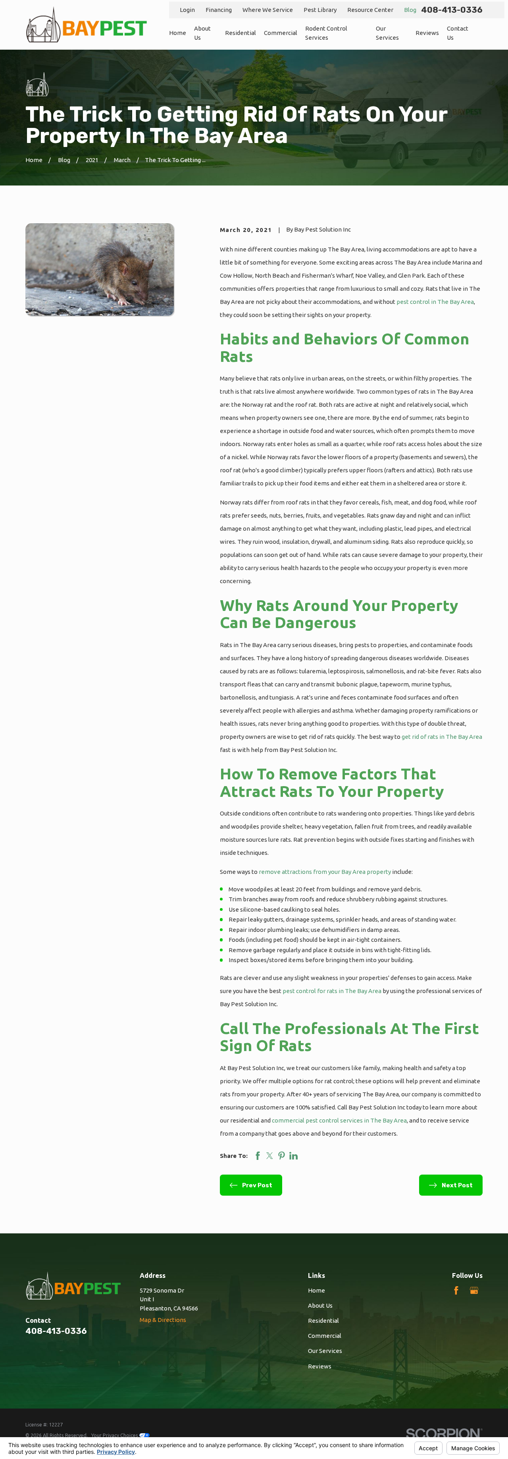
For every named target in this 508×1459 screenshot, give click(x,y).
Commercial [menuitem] (280, 32)
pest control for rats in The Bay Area (332, 990)
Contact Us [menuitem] (457, 33)
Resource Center (370, 9)
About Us (320, 1305)
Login (187, 9)
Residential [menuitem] (240, 32)
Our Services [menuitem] (387, 33)
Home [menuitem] (177, 32)
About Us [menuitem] (202, 33)
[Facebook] (456, 1290)
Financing (219, 9)
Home (316, 1290)
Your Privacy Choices (115, 1435)
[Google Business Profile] (474, 1290)
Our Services (325, 1350)
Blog (410, 9)
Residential (323, 1320)
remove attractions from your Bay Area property (325, 871)
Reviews (319, 1366)
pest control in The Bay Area (435, 301)
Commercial (324, 1335)
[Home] (86, 25)
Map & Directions (163, 1319)
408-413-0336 (452, 10)
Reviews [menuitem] (427, 32)
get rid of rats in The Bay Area (442, 736)
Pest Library (320, 9)
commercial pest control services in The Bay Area (339, 1120)
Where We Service (267, 9)
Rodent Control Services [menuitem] (326, 33)
